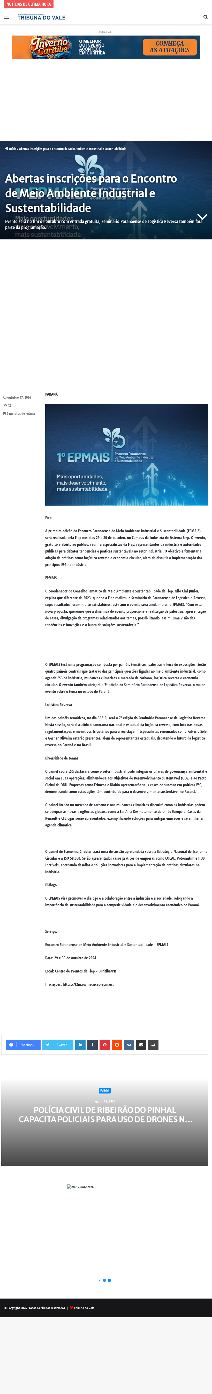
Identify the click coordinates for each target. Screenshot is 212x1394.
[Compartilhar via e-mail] (141, 1045)
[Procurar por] (205, 18)
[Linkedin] (80, 1045)
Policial (104, 1090)
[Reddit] (117, 1045)
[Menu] (6, 18)
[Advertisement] (106, 102)
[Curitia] (106, 46)
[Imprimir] (153, 1045)
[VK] (129, 1045)
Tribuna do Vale (84, 1308)
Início (12, 148)
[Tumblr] (92, 1045)
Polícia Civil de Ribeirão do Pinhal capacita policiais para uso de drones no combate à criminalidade (105, 1119)
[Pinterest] (105, 1045)
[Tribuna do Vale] (41, 16)
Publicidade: (106, 32)
